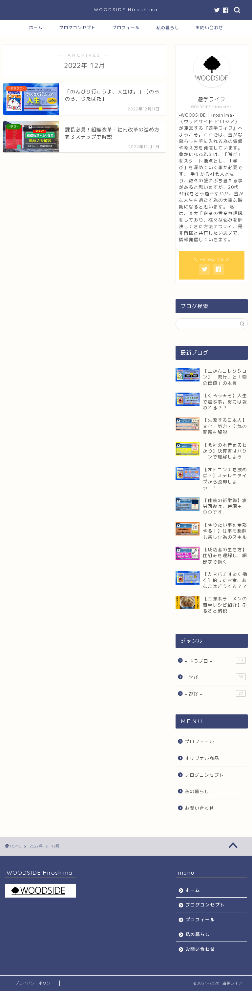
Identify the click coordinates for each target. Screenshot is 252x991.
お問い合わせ (209, 27)
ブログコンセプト (77, 27)
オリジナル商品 (202, 758)
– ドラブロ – (214, 661)
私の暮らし (167, 27)
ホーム (36, 27)
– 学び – (214, 677)
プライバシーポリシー (34, 983)
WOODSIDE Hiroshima (126, 9)
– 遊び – (214, 694)
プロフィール (126, 27)
